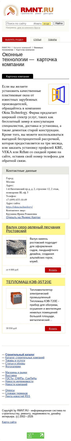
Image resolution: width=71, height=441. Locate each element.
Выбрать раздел (14, 40)
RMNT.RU (6, 47)
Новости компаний (16, 384)
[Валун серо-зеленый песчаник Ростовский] (16, 256)
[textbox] (29, 23)
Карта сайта (9, 422)
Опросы (10, 390)
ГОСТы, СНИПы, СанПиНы (21, 378)
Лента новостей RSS (17, 396)
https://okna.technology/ (19, 206)
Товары (52, 40)
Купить (53, 269)
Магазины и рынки (16, 372)
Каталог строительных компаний (24, 357)
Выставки (11, 375)
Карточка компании (17, 76)
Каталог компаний (22, 47)
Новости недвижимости (19, 381)
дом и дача (48, 13)
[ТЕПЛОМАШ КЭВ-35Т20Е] (16, 307)
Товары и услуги (15, 360)
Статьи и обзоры (15, 363)
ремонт (38, 13)
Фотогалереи (13, 366)
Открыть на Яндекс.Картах (23, 217)
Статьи (37, 40)
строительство (27, 13)
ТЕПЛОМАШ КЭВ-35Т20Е (28, 282)
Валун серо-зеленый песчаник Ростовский (33, 229)
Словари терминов (16, 393)
